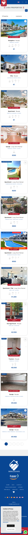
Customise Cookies (10, 529)
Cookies (22, 529)
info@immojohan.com (14, 504)
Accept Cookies (11, 525)
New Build (7, 489)
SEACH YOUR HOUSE (10, 487)
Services (15, 489)
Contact (19, 484)
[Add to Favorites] (25, 21)
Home (8, 484)
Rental (22, 489)
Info (13, 484)
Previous (2, 28)
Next (26, 28)
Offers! (20, 487)
